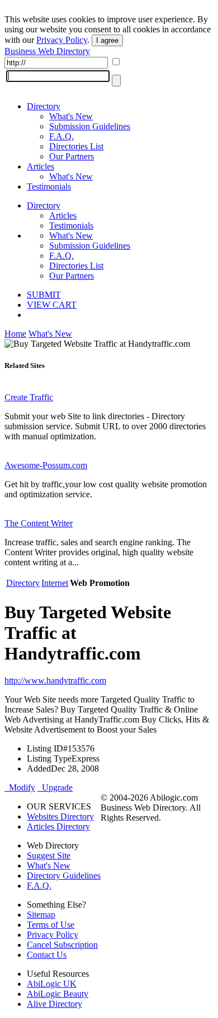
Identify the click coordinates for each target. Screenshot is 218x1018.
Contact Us (47, 954)
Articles (40, 166)
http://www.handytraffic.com (55, 680)
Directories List (76, 146)
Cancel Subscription (62, 944)
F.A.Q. (61, 136)
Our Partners (71, 156)
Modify (19, 787)
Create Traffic (28, 397)
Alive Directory (54, 1004)
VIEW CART (52, 304)
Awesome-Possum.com (45, 465)
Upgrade (55, 787)
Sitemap (41, 914)
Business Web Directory (47, 51)
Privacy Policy (61, 40)
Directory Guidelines (64, 875)
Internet (54, 583)
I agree (107, 40)
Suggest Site (48, 855)
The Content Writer (38, 523)
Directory (43, 106)
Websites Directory (60, 816)
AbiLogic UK (52, 983)
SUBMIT (44, 294)
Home (15, 333)
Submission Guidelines (89, 126)
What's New (71, 116)
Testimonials (49, 186)
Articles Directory (58, 826)
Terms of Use (50, 924)
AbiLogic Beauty (57, 993)
